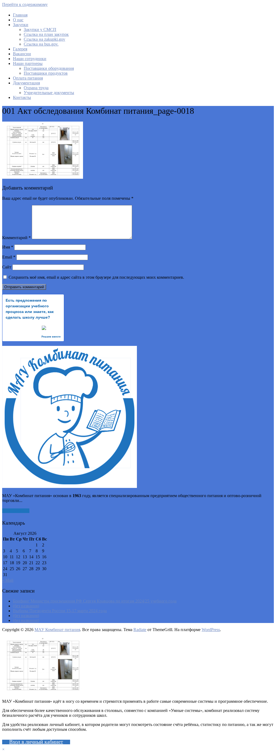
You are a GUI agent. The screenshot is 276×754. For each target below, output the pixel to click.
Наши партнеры (28, 63)
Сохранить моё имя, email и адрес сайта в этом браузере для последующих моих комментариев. (96, 277)
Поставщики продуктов (46, 73)
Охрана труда (36, 87)
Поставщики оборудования (49, 68)
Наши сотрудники (29, 58)
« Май (7, 580)
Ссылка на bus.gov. (41, 44)
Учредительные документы (49, 92)
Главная (20, 15)
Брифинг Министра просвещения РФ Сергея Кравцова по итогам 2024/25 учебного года (95, 601)
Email (8, 257)
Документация (26, 83)
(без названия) (26, 606)
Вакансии (22, 53)
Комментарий (16, 237)
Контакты (22, 97)
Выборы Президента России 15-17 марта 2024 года (60, 610)
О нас (18, 20)
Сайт (6, 267)
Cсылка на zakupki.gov (44, 39)
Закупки (20, 24)
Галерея (20, 49)
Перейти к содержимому (25, 4)
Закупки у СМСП (40, 29)
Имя (7, 247)
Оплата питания (28, 78)
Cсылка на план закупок (46, 34)
